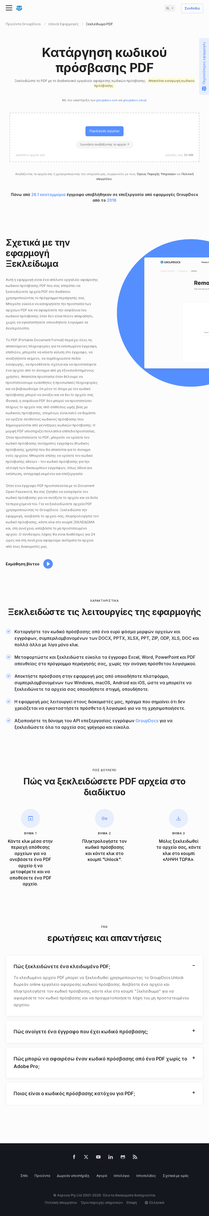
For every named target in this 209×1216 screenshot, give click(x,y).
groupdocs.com (107, 100)
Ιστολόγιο (122, 1176)
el (168, 8)
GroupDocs (147, 720)
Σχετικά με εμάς (176, 1176)
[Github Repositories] (123, 1158)
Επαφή (132, 1203)
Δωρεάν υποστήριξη (73, 1176)
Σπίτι (24, 1176)
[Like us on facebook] (74, 1158)
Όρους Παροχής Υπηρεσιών (156, 174)
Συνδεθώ (192, 9)
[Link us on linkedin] (110, 1158)
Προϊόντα (42, 1176)
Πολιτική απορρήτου (61, 1203)
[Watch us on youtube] (98, 1158)
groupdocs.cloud (134, 100)
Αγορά (101, 1176)
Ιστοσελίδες (146, 1176)
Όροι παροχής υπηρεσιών (102, 1203)
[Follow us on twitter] (86, 1158)
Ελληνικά (156, 1203)
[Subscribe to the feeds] (135, 1158)
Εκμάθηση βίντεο (22, 564)
